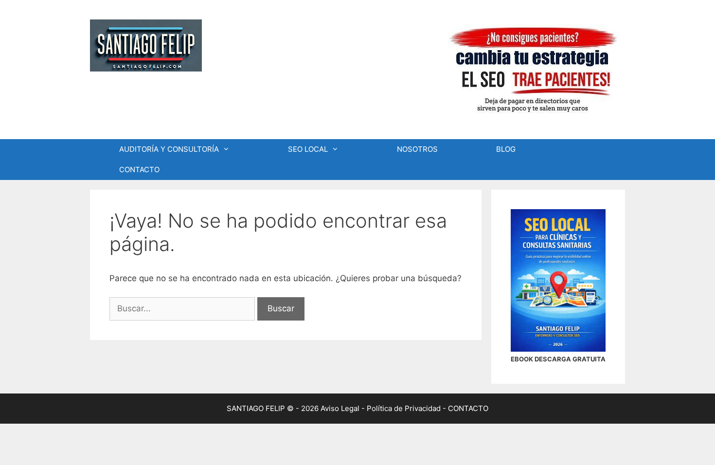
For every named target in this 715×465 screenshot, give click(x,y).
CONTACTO (139, 169)
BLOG (506, 149)
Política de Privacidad (404, 408)
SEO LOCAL (308, 149)
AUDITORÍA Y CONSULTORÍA (169, 149)
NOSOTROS (417, 149)
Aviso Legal (340, 408)
